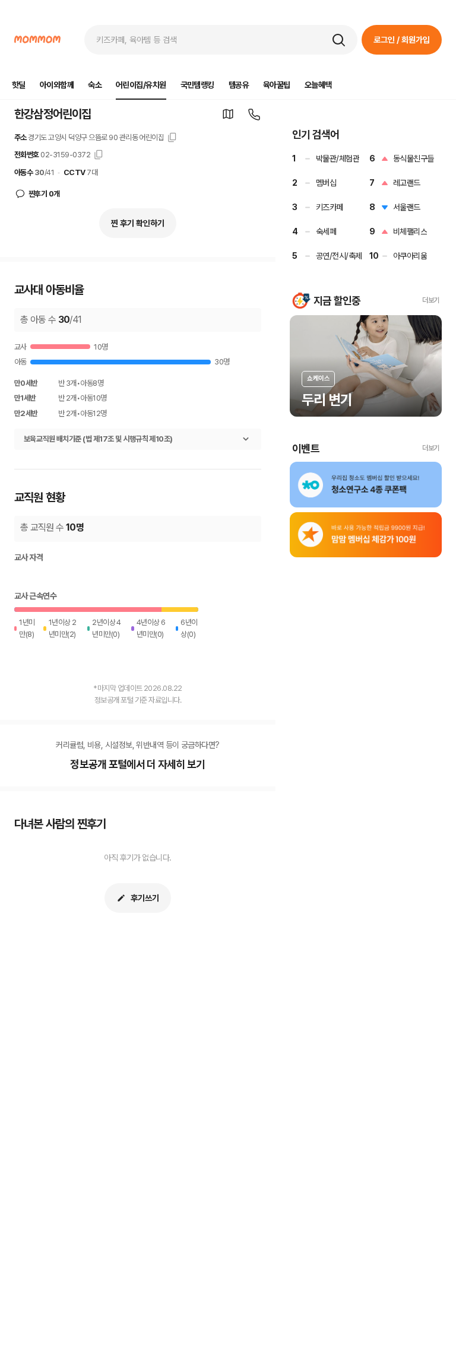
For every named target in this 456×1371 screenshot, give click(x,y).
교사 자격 (28, 557)
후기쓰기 (145, 898)
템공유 (239, 85)
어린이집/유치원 (141, 85)
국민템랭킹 (197, 85)
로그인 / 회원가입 (401, 40)
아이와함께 (57, 85)
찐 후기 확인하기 (137, 223)
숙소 (95, 85)
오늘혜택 (318, 85)
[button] (338, 40)
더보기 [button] (430, 300)
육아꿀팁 (276, 85)
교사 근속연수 (35, 596)
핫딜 (19, 85)
